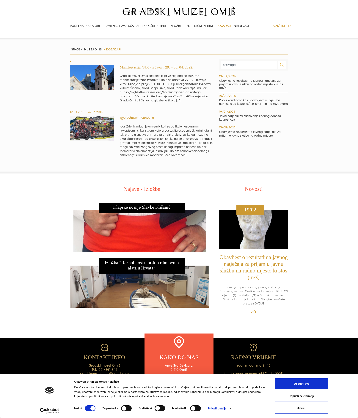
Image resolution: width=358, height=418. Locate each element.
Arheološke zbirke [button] (151, 25)
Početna (77, 25)
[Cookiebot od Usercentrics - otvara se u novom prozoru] (49, 411)
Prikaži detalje (217, 408)
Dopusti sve (301, 383)
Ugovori (93, 25)
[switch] (126, 408)
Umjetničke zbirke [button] (199, 25)
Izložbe (176, 25)
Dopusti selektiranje (302, 396)
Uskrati (301, 408)
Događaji (223, 25)
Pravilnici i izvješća (118, 25)
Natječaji (241, 25)
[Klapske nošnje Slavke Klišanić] (141, 235)
